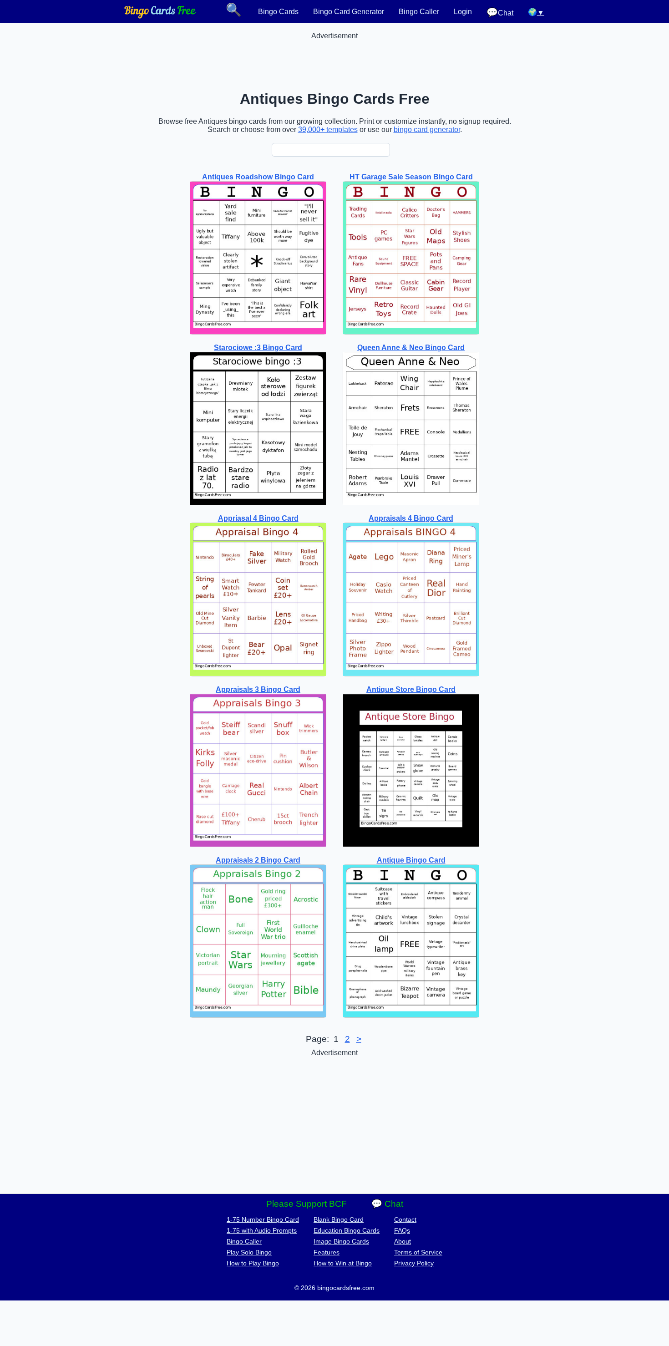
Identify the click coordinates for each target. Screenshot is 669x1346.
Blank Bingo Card (339, 1219)
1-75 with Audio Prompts (262, 1230)
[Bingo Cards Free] (160, 16)
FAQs (402, 1230)
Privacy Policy (414, 1263)
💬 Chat (387, 1204)
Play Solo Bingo (249, 1252)
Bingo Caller (419, 11)
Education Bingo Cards (347, 1230)
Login (463, 11)
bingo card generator (427, 129)
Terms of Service (418, 1252)
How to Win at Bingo (343, 1263)
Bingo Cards (278, 11)
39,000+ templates (328, 129)
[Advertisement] (334, 60)
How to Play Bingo (253, 1263)
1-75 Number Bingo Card (263, 1219)
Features (327, 1252)
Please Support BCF (306, 1204)
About (402, 1241)
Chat (500, 12)
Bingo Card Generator (348, 11)
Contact (405, 1219)
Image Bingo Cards (341, 1241)
